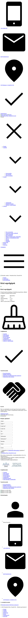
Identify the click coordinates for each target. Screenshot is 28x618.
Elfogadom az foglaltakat (13, 450)
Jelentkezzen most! (4, 413)
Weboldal (2, 441)
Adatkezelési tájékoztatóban (14, 450)
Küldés (2, 451)
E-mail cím (3, 426)
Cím (1, 431)
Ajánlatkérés (3, 247)
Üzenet (2, 444)
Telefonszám (3, 436)
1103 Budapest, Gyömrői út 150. (10, 599)
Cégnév (2, 421)
